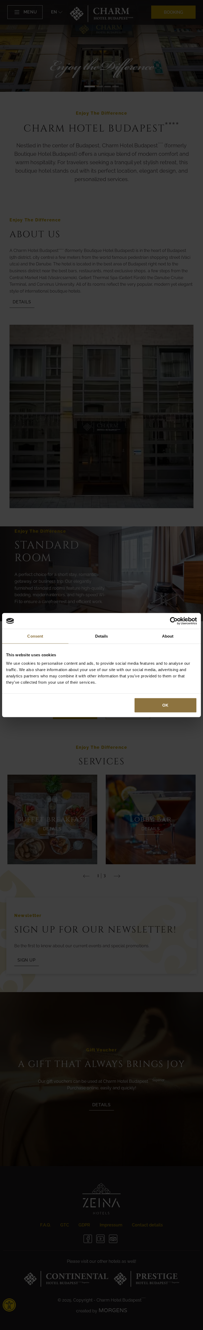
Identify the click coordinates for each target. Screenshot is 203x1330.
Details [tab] (101, 636)
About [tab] (168, 636)
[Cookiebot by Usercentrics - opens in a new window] (174, 621)
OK (165, 705)
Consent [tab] (35, 636)
